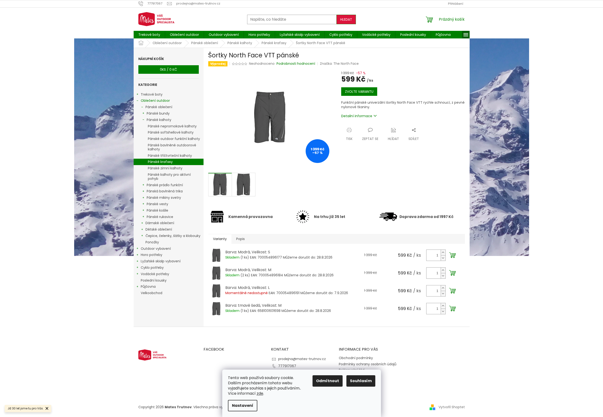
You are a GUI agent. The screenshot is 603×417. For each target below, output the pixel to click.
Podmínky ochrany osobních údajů (367, 364)
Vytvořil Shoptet (452, 407)
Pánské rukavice (160, 216)
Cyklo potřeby (152, 267)
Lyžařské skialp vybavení (161, 261)
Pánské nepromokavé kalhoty (172, 126)
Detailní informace (356, 116)
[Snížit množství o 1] (443, 258)
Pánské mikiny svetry (164, 197)
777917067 (287, 366)
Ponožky (152, 242)
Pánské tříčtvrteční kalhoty (170, 155)
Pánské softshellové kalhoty (171, 132)
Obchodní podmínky (356, 358)
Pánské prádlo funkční (165, 185)
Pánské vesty (157, 204)
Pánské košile (157, 210)
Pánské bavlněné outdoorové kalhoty (172, 147)
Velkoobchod (151, 293)
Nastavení (242, 405)
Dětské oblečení (158, 229)
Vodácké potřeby (155, 274)
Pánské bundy (158, 113)
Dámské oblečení (159, 223)
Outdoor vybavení (156, 248)
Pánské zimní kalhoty (165, 168)
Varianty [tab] (220, 238)
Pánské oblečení (158, 107)
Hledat (346, 19)
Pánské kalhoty (159, 119)
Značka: (339, 63)
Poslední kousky (154, 280)
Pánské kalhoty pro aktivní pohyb (169, 176)
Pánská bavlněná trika (165, 191)
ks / (168, 69)
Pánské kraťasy (160, 161)
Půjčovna (148, 286)
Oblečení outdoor (155, 100)
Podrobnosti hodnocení (296, 63)
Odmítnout (327, 381)
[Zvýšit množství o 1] (443, 252)
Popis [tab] (240, 238)
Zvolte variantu (359, 91)
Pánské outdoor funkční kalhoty (174, 138)
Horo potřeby (151, 254)
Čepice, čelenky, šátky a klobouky (172, 235)
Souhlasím (361, 381)
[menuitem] (149, 34)
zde (260, 393)
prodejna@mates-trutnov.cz (302, 359)
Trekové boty (152, 94)
